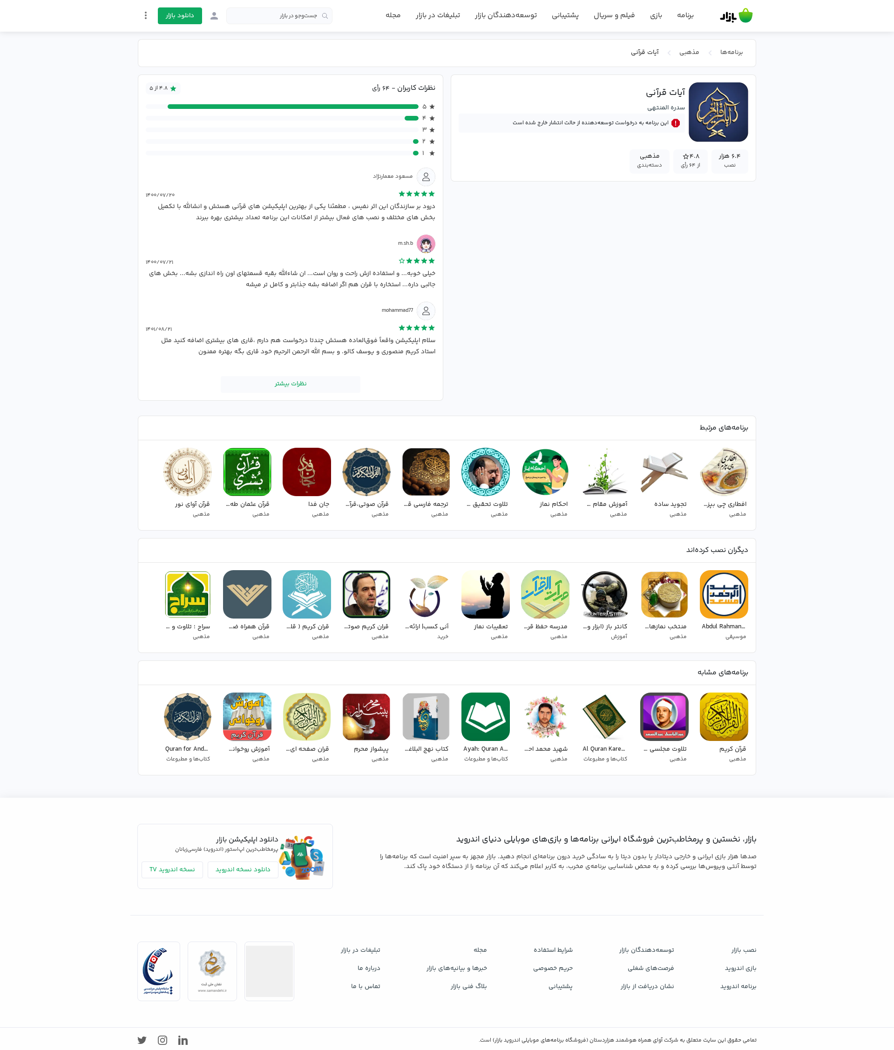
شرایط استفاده (553, 950)
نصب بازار (744, 950)
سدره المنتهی (666, 108)
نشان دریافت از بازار (647, 987)
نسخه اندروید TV (172, 870)
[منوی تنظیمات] (145, 15)
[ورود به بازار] (214, 15)
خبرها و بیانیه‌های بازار (457, 968)
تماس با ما (365, 987)
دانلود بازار (180, 16)
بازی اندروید (741, 968)
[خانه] (736, 16)
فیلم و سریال (614, 15)
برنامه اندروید (738, 987)
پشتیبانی (565, 15)
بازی (656, 15)
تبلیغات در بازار (438, 15)
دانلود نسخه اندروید (243, 870)
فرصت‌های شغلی (651, 968)
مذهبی (689, 52)
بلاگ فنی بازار (469, 987)
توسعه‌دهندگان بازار (506, 15)
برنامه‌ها (731, 52)
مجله (393, 15)
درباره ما (369, 968)
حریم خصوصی (553, 968)
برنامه (685, 15)
